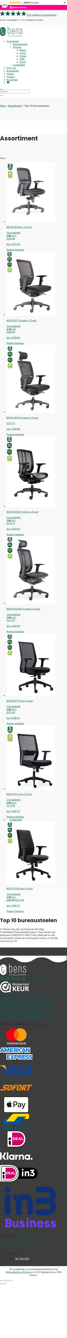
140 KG (47, 1006)
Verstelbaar (45, 1000)
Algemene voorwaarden (12, 1241)
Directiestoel (6, 1009)
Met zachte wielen (45, 1009)
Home (3, 994)
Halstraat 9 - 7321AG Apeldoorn (21, 1018)
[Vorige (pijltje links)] (1, 1283)
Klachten (52, 1241)
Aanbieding (19, 64)
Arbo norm (5, 1000)
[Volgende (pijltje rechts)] (4, 1283)
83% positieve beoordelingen (41, 14)
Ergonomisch (19, 1000)
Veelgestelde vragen (10, 997)
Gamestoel (19, 1003)
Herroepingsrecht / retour (13, 1244)
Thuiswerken (6, 1003)
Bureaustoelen (20, 44)
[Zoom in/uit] (1, 1280)
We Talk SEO (22, 1258)
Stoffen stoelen (19, 1012)
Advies (10, 73)
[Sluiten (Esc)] (11, 1280)
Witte (22, 59)
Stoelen (11, 994)
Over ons (11, 67)
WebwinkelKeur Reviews (19, 1272)
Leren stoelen (35, 1012)
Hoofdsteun (37, 1006)
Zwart (23, 62)
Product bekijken (15, 249)
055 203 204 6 (13, 1015)
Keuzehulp (12, 79)
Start (2, 105)
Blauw (23, 50)
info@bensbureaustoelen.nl (42, 1015)
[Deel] (8, 1280)
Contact (10, 76)
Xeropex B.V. (22, 1235)
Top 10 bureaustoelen (24, 1009)
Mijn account (40, 994)
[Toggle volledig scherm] (4, 1280)
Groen (23, 53)
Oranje (23, 56)
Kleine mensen (22, 1006)
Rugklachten (32, 1000)
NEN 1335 (6, 1012)
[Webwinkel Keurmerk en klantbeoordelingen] (14, 987)
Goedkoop (46, 1003)
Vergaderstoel (7, 1006)
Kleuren (17, 47)
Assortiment (13, 41)
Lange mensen (33, 1003)
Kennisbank (13, 70)
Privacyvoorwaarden (36, 1241)
